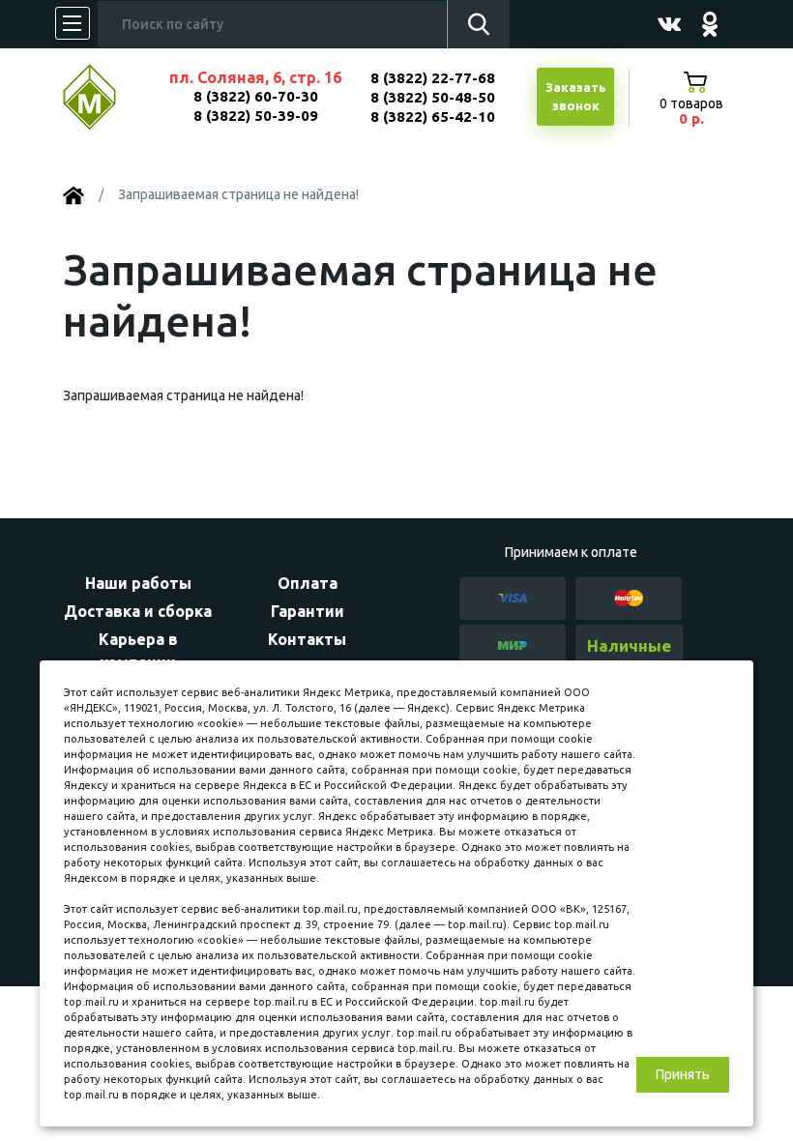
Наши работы (138, 583)
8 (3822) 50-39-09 (255, 115)
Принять (683, 1074)
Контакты (307, 639)
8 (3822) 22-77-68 (432, 78)
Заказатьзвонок (575, 96)
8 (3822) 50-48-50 (432, 97)
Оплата (308, 583)
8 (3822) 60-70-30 (255, 96)
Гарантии (307, 611)
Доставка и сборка (138, 611)
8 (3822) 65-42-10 (432, 116)
